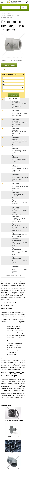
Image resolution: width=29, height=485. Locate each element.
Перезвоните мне (9, 70)
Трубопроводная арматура (13, 15)
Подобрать (13, 95)
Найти (24, 7)
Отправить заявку (9, 65)
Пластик (9, 13)
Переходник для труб (7, 17)
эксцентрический (18, 57)
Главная (3, 13)
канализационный (7, 60)
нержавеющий (18, 60)
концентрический (6, 57)
